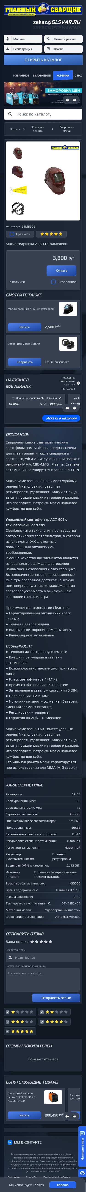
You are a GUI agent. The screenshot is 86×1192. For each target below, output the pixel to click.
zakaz (56, 22)
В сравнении (42, 75)
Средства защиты (38, 129)
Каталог (15, 129)
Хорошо (63, 1185)
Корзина (63, 75)
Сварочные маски (67, 129)
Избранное (21, 75)
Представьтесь (15, 950)
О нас (78, 75)
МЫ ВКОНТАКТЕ (28, 1142)
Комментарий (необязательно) (26, 966)
